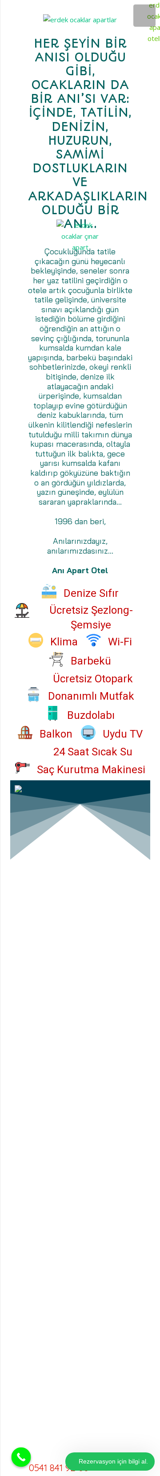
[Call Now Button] (21, 1457)
